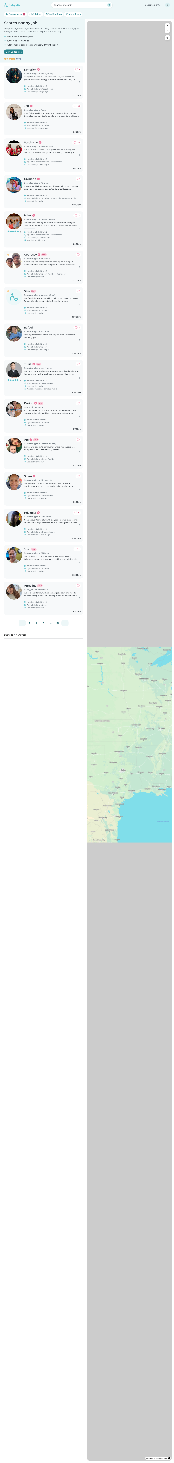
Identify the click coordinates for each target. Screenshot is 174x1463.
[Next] (65, 623)
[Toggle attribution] (169, 1458)
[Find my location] (167, 37)
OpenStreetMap (161, 1458)
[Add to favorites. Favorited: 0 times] (78, 179)
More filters (74, 14)
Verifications (55, 14)
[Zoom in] (167, 25)
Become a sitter (153, 5)
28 (58, 623)
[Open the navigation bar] (167, 5)
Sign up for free (14, 52)
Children (36, 14)
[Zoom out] (167, 30)
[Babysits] (12, 5)
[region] (129, 741)
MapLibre (149, 1458)
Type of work (16, 14)
